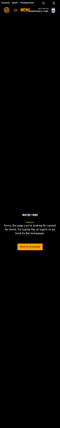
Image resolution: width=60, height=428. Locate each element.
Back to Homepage (30, 246)
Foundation (27, 3)
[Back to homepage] (6, 7)
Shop (15, 3)
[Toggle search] (43, 3)
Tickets (5, 3)
